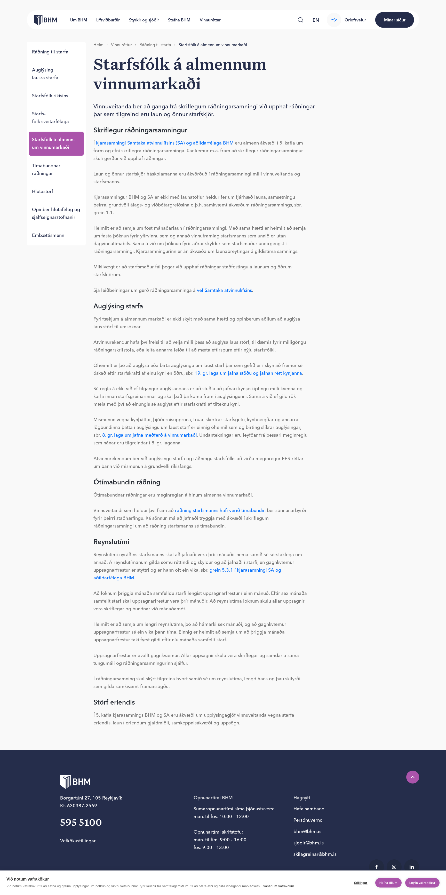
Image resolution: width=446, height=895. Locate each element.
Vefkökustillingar (78, 841)
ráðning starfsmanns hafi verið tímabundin (220, 510)
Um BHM (78, 19)
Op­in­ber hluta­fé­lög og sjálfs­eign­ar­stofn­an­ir (56, 213)
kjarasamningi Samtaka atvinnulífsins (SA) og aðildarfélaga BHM (165, 143)
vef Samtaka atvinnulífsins (224, 290)
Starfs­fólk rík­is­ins (50, 96)
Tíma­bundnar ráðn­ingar (46, 169)
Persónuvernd (308, 820)
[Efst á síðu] (412, 777)
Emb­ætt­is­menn (48, 235)
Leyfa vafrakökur (422, 883)
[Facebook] (376, 866)
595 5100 (81, 823)
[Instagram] (394, 866)
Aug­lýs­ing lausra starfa (45, 74)
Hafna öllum (388, 883)
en (316, 20)
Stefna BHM (179, 19)
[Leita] (300, 20)
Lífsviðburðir (108, 19)
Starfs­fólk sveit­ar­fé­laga (50, 117)
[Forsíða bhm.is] (42, 20)
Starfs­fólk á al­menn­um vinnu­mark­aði (53, 143)
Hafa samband (308, 809)
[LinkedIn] (411, 866)
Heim (98, 44)
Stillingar (361, 883)
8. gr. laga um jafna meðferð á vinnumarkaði (149, 435)
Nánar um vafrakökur (278, 886)
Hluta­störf (42, 191)
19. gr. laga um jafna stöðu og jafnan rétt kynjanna (248, 373)
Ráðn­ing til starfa (50, 52)
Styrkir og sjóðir (144, 19)
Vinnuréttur (210, 19)
